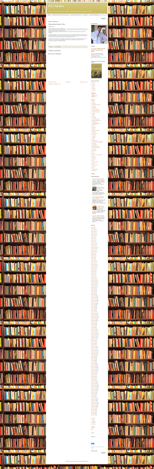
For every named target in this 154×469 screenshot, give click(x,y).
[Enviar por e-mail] (55, 46)
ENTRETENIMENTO (96, 123)
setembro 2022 (93, 251)
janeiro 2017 (93, 349)
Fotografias (94, 127)
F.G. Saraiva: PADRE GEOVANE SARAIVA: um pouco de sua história (98, 50)
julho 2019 (93, 306)
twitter (93, 84)
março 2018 (93, 329)
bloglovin (93, 90)
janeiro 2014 (93, 400)
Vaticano (93, 166)
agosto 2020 (93, 287)
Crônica (93, 116)
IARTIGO (94, 131)
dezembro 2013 (93, 402)
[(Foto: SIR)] (77, 29)
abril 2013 (93, 413)
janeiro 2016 (93, 366)
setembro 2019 (93, 303)
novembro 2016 (93, 351)
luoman (79, 461)
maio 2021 (93, 274)
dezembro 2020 (93, 281)
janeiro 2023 (93, 245)
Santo (93, 160)
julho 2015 (93, 374)
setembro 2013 (93, 406)
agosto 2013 (93, 407)
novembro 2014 (93, 386)
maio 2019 (93, 308)
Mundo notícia (94, 140)
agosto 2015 (93, 373)
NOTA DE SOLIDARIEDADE (97, 141)
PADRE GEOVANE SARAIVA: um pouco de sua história (101, 188)
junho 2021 (93, 273)
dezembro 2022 (93, 247)
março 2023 (93, 243)
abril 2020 (93, 293)
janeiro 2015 (93, 383)
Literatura (94, 134)
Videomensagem (95, 169)
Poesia (93, 156)
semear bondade (95, 162)
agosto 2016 (93, 356)
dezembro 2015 (93, 367)
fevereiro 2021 (93, 278)
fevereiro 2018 (93, 330)
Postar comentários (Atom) (56, 84)
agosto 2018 (93, 321)
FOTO (93, 126)
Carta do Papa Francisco (96, 110)
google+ (93, 87)
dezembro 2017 (93, 333)
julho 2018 (93, 323)
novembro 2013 (93, 403)
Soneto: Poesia (94, 164)
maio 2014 (93, 394)
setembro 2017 (93, 337)
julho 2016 (93, 357)
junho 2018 (93, 324)
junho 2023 (93, 238)
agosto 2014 (93, 390)
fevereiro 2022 (93, 261)
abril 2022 (93, 258)
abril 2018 (93, 327)
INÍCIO (49, 14)
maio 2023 (93, 240)
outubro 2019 (93, 301)
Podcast (93, 153)
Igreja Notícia (94, 133)
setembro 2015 (93, 372)
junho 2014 (93, 393)
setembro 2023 (93, 234)
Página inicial (68, 81)
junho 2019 (93, 307)
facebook (93, 82)
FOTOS (93, 129)
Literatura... (94, 136)
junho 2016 (93, 359)
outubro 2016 (93, 353)
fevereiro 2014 (93, 399)
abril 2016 (93, 362)
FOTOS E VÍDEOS (95, 130)
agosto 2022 (93, 253)
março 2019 (93, 311)
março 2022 (93, 260)
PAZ (93, 152)
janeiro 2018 (93, 331)
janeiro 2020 (93, 297)
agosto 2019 (93, 304)
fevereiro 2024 (93, 230)
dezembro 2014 (93, 384)
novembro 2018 (93, 317)
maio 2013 (93, 412)
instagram (94, 88)
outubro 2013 (93, 405)
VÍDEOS (93, 170)
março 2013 (93, 415)
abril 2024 (93, 228)
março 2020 (93, 294)
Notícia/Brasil (94, 144)
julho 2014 (93, 392)
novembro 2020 (93, 283)
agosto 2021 (93, 270)
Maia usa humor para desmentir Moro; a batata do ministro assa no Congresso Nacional (98, 197)
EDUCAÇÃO (94, 121)
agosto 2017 (93, 339)
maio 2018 (93, 326)
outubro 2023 (93, 232)
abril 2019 (93, 310)
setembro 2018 (93, 320)
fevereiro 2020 (93, 296)
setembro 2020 (93, 286)
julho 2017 (93, 340)
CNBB (93, 114)
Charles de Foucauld (95, 111)
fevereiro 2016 (93, 364)
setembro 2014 (93, 389)
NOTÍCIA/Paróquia (95, 146)
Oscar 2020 (94, 149)
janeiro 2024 (93, 231)
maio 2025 (93, 227)
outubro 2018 (93, 319)
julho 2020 (93, 288)
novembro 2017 (93, 334)
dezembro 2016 (93, 350)
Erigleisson (95, 95)
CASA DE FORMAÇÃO (94, 14)
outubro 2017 (93, 336)
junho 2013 (93, 410)
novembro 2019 (93, 300)
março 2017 (93, 346)
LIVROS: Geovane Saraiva (76, 14)
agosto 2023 (93, 235)
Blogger (87, 461)
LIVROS (93, 137)
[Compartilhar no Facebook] (58, 46)
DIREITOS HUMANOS (96, 120)
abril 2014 (93, 396)
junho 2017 (93, 341)
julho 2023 (93, 237)
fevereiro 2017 (93, 347)
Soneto (93, 163)
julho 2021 (93, 271)
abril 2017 (93, 344)
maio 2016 (93, 360)
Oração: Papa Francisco (96, 147)
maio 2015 (93, 377)
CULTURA (94, 117)
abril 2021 (93, 275)
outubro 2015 (93, 370)
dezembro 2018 (93, 316)
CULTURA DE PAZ (95, 119)
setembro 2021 (93, 268)
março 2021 (93, 277)
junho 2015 (93, 376)
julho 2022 (93, 254)
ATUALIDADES (95, 109)
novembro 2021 (93, 265)
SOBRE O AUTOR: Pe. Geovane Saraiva (61, 14)
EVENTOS (94, 124)
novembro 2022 (93, 248)
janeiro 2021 (93, 280)
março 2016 (93, 363)
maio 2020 (93, 291)
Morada (93, 139)
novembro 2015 (93, 369)
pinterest (93, 85)
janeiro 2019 (93, 314)
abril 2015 (93, 379)
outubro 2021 (93, 267)
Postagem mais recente (52, 81)
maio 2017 (93, 343)
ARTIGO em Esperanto (96, 104)
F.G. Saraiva (56, 6)
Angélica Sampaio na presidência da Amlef (100, 207)
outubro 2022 (93, 250)
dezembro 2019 (93, 298)
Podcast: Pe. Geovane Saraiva (97, 154)
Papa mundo (94, 150)
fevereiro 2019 (93, 313)
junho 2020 (93, 290)
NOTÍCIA (94, 143)
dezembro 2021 (93, 264)
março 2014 (93, 397)
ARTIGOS (85, 14)
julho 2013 (93, 409)
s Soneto (93, 159)
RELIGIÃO (94, 157)
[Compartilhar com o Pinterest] (59, 46)
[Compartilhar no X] (57, 46)
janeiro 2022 (93, 263)
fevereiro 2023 (93, 244)
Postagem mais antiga (83, 81)
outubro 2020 (93, 284)
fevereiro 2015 (93, 382)
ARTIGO (93, 103)
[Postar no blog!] (56, 46)
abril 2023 (93, 241)
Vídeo (93, 167)
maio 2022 (93, 257)
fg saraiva (95, 96)
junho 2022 (93, 255)
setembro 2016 (93, 354)
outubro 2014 (93, 387)
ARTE (93, 101)
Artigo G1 (94, 106)
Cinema (93, 113)
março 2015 (93, 380)
